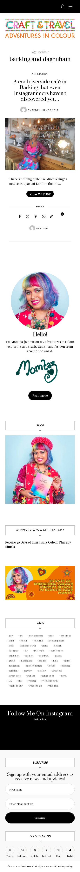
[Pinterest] (36, 216)
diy (26, 650)
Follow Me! (40, 719)
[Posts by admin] (23, 110)
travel (64, 675)
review (42, 670)
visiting (32, 680)
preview (28, 670)
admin (36, 110)
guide (12, 660)
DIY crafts (39, 650)
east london (57, 650)
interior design (34, 665)
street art (57, 670)
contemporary (56, 640)
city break (66, 635)
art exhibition (36, 635)
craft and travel (28, 645)
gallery (58, 655)
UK (10, 680)
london (51, 665)
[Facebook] (20, 216)
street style (15, 675)
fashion (29, 655)
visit (20, 680)
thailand (31, 675)
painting (66, 665)
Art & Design (40, 73)
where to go (35, 685)
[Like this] (59, 216)
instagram (14, 665)
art (21, 635)
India (55, 660)
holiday (42, 660)
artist (51, 635)
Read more (40, 395)
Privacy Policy (65, 866)
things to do (48, 675)
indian (67, 660)
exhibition (14, 655)
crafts (45, 645)
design (58, 645)
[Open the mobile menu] (70, 6)
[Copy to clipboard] (51, 216)
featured (44, 655)
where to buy (16, 685)
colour (23, 640)
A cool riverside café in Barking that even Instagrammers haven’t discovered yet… (40, 90)
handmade (26, 660)
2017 (11, 635)
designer (13, 650)
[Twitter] (27, 216)
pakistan (13, 670)
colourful (38, 640)
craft (11, 645)
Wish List (53, 685)
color (11, 640)
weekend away (50, 680)
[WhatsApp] (43, 216)
